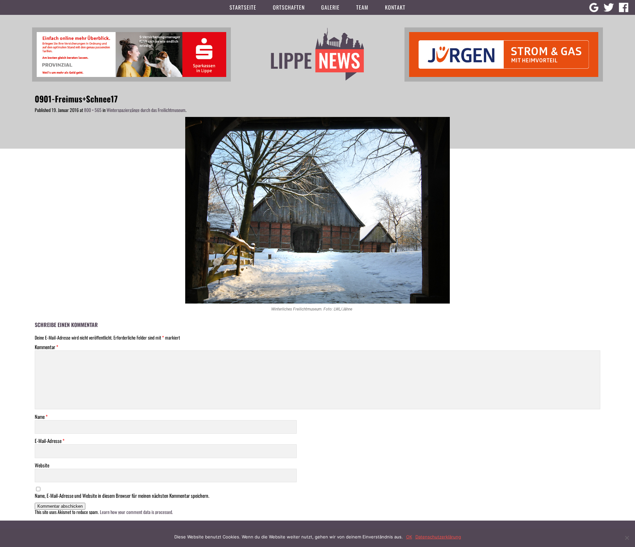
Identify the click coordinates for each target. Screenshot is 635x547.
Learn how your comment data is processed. (136, 511)
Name (41, 416)
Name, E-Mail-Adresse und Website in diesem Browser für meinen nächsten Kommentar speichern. (122, 495)
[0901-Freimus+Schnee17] (317, 210)
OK (409, 536)
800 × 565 (93, 109)
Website (42, 465)
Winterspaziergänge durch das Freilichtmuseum (146, 109)
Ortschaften (289, 7)
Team (362, 7)
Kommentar (46, 347)
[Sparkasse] (131, 53)
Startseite (243, 7)
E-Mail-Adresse (49, 440)
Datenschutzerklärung (438, 536)
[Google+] (593, 7)
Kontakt (395, 7)
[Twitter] (608, 7)
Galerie (330, 7)
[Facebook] (623, 7)
